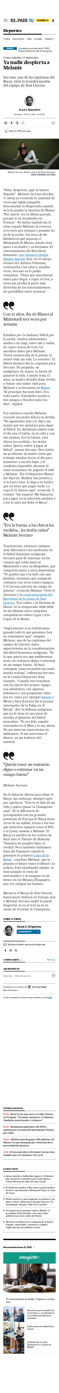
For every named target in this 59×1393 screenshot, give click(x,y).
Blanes (45, 388)
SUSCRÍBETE (42, 20)
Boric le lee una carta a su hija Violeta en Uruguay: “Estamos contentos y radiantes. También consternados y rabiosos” (28, 1117)
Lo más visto (10, 1169)
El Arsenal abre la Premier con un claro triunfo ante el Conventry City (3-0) (29, 1154)
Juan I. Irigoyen (29, 109)
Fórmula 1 (49, 39)
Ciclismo (38, 39)
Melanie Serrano (23, 976)
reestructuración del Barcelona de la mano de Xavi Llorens (28, 599)
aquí (50, 997)
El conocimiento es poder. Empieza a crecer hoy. (30, 1301)
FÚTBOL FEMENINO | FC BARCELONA (20, 58)
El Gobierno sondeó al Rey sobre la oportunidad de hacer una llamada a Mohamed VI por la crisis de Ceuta (30, 1190)
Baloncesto (18, 39)
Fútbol (7, 39)
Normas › (51, 960)
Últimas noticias (13, 1108)
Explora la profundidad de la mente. (40, 1327)
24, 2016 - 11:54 (34, 114)
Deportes (12, 31)
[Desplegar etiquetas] (53, 975)
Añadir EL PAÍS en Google (20, 131)
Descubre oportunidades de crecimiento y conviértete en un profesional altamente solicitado (41, 1314)
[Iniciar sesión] (53, 20)
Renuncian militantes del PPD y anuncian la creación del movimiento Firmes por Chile (28, 1129)
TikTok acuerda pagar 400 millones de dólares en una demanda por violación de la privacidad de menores (28, 1142)
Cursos (29, 1258)
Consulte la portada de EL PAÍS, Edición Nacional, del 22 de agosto (35, 49)
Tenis (29, 39)
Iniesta (46, 697)
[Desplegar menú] (6, 20)
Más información (10, 990)
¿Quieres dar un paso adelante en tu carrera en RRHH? (39, 1345)
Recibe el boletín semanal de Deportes (26, 944)
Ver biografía (24, 932)
